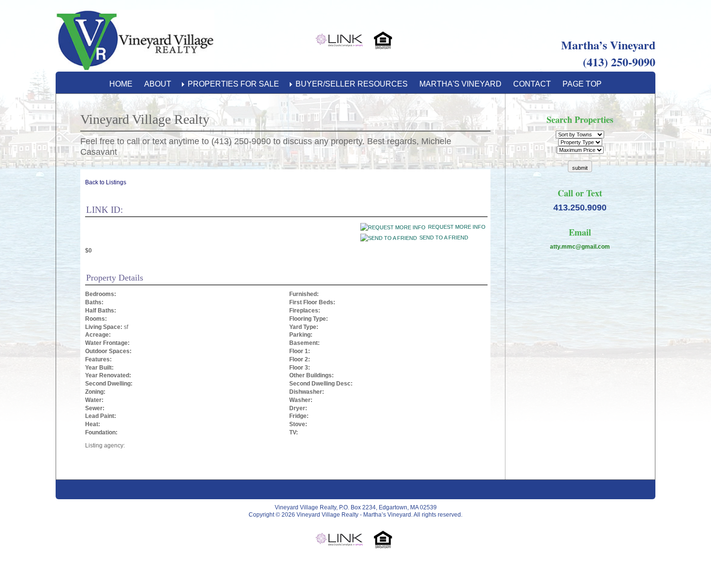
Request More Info (457, 227)
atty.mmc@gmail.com (580, 246)
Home (121, 84)
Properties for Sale (233, 84)
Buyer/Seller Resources (352, 84)
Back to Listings (105, 182)
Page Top (582, 84)
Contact (532, 84)
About (157, 84)
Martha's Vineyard (460, 84)
